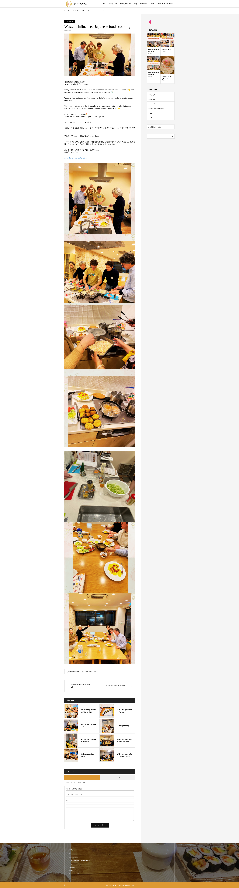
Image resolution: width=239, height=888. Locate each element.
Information (143, 3)
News (150, 113)
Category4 (152, 99)
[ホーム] (65, 10)
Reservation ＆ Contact (165, 3)
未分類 (150, 117)
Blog (135, 3)
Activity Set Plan (125, 3)
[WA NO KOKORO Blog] (76, 4)
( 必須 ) (74, 789)
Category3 (152, 94)
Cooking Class (112, 3)
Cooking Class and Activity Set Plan (79, 860)
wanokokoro (76, 671)
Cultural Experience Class (156, 108)
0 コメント (82, 777)
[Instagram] (65, 885)
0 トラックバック (118, 777)
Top (104, 3)
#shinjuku (83, 158)
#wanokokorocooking (72, 158)
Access (152, 3)
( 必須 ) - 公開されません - (75, 794)
